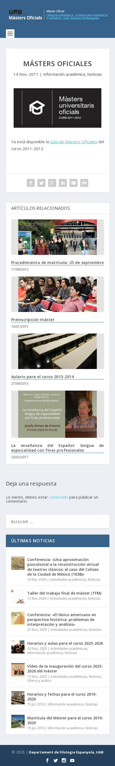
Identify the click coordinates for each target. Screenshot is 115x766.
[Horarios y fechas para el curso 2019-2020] (18, 697)
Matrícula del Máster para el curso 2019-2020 (65, 720)
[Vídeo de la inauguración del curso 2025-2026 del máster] (18, 669)
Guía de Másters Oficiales (73, 141)
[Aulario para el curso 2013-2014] (57, 351)
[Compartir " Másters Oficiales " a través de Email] (73, 183)
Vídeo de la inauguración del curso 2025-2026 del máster (65, 668)
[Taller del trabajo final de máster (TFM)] (18, 596)
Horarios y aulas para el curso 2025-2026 (65, 643)
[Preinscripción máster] (57, 294)
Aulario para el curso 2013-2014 (42, 376)
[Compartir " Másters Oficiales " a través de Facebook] (30, 183)
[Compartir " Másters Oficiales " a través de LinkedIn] (62, 183)
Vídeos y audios (39, 680)
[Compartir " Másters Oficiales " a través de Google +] (52, 183)
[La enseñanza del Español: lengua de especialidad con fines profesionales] (57, 414)
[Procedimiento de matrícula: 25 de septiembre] (57, 237)
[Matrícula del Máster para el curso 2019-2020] (18, 721)
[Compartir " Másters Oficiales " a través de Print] (84, 183)
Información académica (64, 74)
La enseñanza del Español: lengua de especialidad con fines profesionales (57, 448)
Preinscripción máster (33, 319)
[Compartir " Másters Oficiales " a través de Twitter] (41, 183)
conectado (58, 497)
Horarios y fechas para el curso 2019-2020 (62, 696)
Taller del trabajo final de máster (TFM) (64, 593)
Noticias (94, 74)
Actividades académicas (68, 579)
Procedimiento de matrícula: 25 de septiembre (57, 262)
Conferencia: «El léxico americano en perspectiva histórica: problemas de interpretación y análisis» (61, 619)
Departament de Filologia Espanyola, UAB (66, 752)
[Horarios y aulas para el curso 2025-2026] (18, 646)
